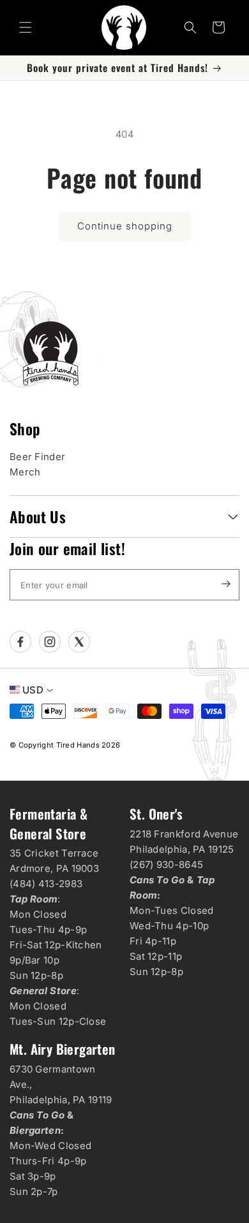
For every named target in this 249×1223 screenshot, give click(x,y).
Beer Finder (37, 457)
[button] (25, 27)
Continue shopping (124, 226)
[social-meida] (20, 642)
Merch (25, 472)
